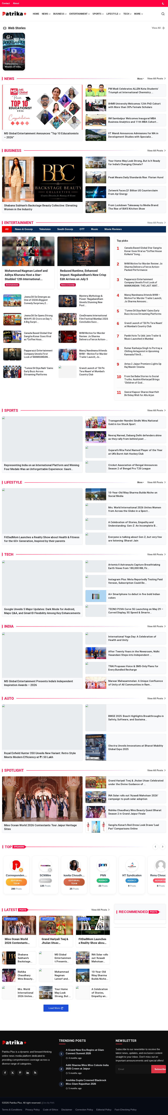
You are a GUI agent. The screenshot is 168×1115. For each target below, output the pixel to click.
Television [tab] (45, 229)
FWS (52, 1103)
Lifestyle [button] (112, 14)
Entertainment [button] (78, 14)
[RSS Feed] (35, 1073)
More (137, 14)
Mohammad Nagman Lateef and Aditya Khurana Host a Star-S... (63, 975)
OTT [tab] (82, 229)
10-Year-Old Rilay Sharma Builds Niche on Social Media (99, 975)
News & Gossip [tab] (24, 229)
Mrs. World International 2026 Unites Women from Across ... (25, 993)
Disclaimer (66, 1109)
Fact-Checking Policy (125, 1109)
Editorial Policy (103, 1109)
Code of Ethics (50, 1109)
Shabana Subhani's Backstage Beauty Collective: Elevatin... (24, 958)
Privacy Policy (32, 1109)
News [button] (45, 14)
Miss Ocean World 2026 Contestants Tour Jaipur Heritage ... (18, 941)
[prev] (155, 847)
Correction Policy (84, 1109)
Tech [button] (126, 14)
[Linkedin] (28, 1073)
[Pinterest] (20, 1073)
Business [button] (58, 14)
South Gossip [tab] (65, 229)
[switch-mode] (163, 3)
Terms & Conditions (12, 1109)
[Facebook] (5, 1073)
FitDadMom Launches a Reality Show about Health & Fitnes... (92, 941)
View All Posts (155, 78)
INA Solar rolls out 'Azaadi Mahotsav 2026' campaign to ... (100, 958)
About (16, 3)
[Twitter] (12, 1073)
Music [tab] (94, 229)
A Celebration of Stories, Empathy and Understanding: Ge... (100, 993)
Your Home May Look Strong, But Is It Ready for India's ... (63, 993)
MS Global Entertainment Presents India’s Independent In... (63, 958)
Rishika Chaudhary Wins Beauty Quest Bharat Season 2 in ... (26, 975)
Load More (54, 1008)
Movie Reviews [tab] (113, 229)
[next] (163, 847)
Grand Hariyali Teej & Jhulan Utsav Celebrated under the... (55, 941)
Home (36, 14)
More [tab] (139, 78)
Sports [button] (97, 14)
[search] (163, 14)
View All (158, 28)
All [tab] (6, 229)
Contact (6, 3)
